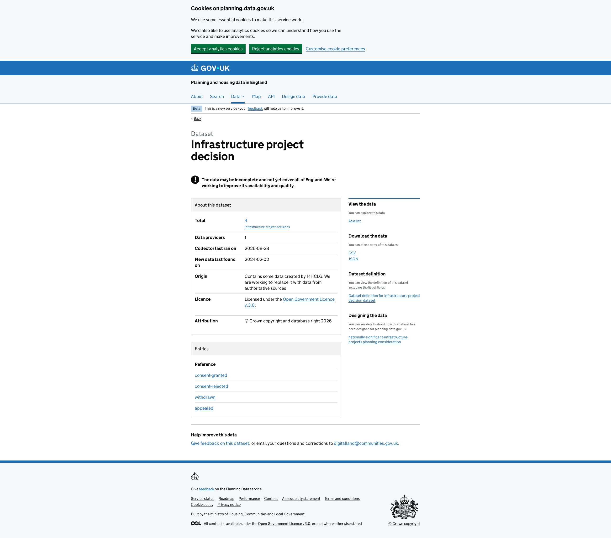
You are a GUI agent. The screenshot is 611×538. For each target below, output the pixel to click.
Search (217, 96)
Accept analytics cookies (218, 49)
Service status (202, 498)
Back (197, 118)
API (271, 96)
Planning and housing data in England (229, 82)
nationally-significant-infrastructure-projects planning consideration (378, 339)
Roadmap (226, 498)
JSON (353, 259)
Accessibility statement (301, 498)
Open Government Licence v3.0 (284, 523)
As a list (354, 221)
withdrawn (205, 397)
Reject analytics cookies (275, 49)
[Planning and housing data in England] (211, 68)
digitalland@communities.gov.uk (366, 443)
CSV (352, 253)
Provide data (324, 96)
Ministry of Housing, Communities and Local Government (257, 514)
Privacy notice (229, 504)
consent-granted (211, 375)
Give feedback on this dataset (220, 443)
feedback (255, 108)
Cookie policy (202, 504)
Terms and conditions (342, 498)
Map (256, 96)
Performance (249, 498)
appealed (204, 408)
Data (236, 96)
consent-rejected (211, 386)
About (197, 96)
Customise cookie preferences (335, 49)
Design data (293, 96)
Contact (271, 498)
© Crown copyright (404, 523)
